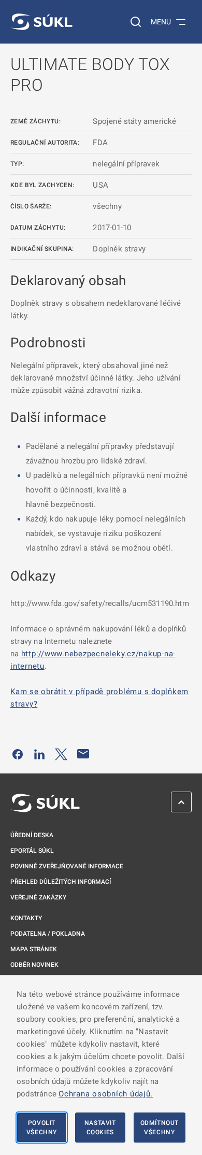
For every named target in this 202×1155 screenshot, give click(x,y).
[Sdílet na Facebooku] (17, 753)
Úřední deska (31, 835)
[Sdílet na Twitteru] (61, 753)
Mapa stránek (33, 949)
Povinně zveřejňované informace (66, 866)
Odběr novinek (34, 964)
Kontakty (26, 918)
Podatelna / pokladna (47, 933)
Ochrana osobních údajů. (106, 1093)
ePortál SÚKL (32, 850)
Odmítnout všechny (159, 1127)
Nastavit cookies (100, 1127)
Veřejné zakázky (38, 897)
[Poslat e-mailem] (83, 753)
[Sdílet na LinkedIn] (39, 753)
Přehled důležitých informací (60, 881)
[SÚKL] (41, 22)
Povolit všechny (41, 1127)
